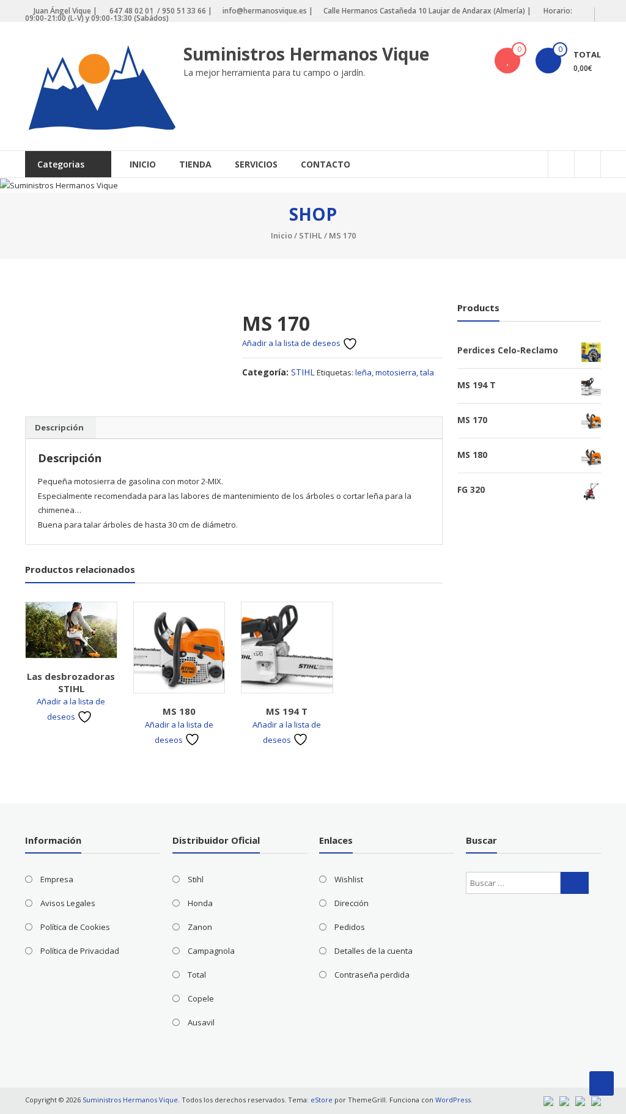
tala (427, 372)
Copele (201, 998)
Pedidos (349, 926)
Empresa (56, 879)
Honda (200, 903)
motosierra (395, 372)
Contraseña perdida (372, 974)
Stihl (196, 879)
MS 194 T (286, 711)
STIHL (310, 235)
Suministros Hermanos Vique (306, 53)
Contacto (325, 164)
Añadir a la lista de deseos (292, 343)
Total (197, 974)
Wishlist (348, 879)
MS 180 (179, 711)
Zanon (200, 926)
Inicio (143, 164)
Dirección (351, 903)
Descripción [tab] (59, 427)
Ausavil (201, 1022)
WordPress (453, 1099)
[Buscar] (575, 883)
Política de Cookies (75, 926)
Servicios (256, 164)
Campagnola (211, 950)
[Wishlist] (507, 60)
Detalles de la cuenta (373, 950)
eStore (322, 1099)
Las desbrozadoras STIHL (71, 682)
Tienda (195, 164)
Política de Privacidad (79, 950)
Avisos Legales (67, 903)
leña (363, 372)
